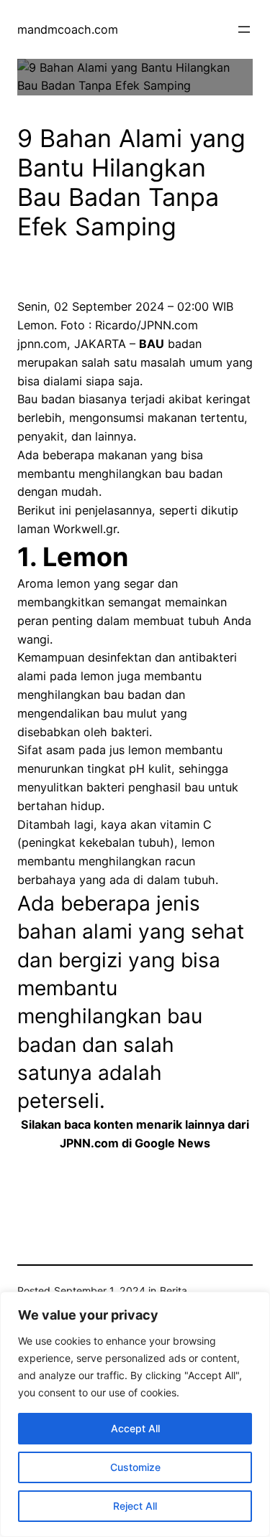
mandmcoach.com (67, 29)
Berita (173, 1290)
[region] (135, 1414)
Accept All (135, 1428)
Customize (135, 1467)
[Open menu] (244, 29)
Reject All (135, 1506)
